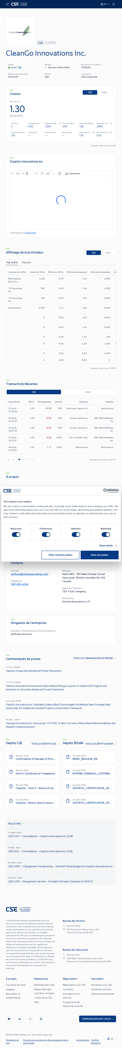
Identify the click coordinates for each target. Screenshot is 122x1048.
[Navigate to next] (13, 459)
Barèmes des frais (44, 984)
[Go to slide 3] (26, 459)
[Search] (114, 4)
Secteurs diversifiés (59, 67)
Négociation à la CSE (74, 984)
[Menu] (7, 4)
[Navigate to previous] (8, 459)
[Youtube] (9, 1019)
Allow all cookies (99, 555)
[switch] (46, 534)
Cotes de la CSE (43, 997)
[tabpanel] (61, 319)
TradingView (30, 232)
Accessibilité (82, 1039)
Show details (106, 545)
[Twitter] (30, 1019)
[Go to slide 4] (30, 459)
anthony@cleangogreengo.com (29, 574)
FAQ (36, 1002)
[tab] (12, 262)
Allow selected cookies (60, 555)
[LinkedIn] (20, 1019)
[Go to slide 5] (33, 459)
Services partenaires (102, 993)
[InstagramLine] (41, 1019)
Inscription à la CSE (101, 984)
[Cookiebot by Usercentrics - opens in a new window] (106, 491)
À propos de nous (16, 984)
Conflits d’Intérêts (96, 1041)
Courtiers (68, 989)
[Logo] (19, 4)
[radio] (90, 92)
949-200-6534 (19, 584)
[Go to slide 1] (19, 459)
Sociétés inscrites (101, 989)
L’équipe (10, 989)
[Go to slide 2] (23, 459)
